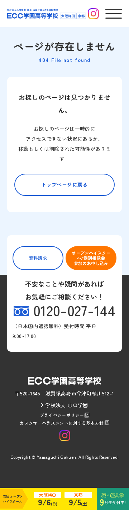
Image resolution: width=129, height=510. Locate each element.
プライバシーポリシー (62, 415)
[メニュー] (113, 14)
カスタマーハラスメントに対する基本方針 (62, 423)
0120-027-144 (74, 310)
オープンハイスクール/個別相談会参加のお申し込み (91, 258)
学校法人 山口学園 (66, 405)
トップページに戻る (64, 184)
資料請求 (38, 258)
